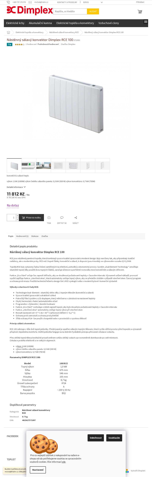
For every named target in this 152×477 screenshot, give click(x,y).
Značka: (68, 44)
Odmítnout (96, 437)
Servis (86, 2)
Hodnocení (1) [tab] (22, 236)
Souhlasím (114, 437)
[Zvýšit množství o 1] (17, 216)
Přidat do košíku (33, 217)
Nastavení (37, 470)
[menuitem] (15, 23)
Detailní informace (15, 187)
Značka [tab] (44, 236)
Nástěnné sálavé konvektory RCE (36, 412)
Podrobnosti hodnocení (48, 44)
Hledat (93, 11)
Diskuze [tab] (34, 236)
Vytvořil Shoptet (138, 470)
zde (63, 462)
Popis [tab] (10, 236)
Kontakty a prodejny (67, 2)
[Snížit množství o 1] (17, 219)
